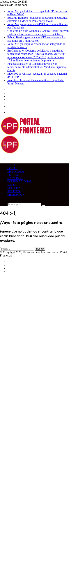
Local (12, 168)
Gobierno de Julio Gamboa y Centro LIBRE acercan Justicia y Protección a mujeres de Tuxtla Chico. (38, 32)
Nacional (15, 178)
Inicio (12, 165)
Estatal (13, 174)
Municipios (16, 171)
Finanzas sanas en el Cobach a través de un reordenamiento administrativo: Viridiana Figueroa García (36, 67)
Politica (14, 191)
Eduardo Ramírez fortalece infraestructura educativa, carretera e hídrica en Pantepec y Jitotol (37, 19)
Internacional (19, 181)
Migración (16, 194)
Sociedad (15, 188)
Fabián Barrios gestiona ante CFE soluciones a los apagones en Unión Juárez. (36, 39)
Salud (12, 184)
